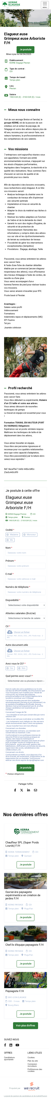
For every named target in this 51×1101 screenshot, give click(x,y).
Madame (14, 534)
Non (23, 668)
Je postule (25, 767)
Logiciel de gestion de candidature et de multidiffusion (25, 1096)
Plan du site (33, 1061)
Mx (11, 540)
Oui (11, 668)
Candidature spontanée (9, 1058)
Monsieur (31, 534)
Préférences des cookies (35, 1070)
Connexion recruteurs (32, 1065)
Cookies (31, 1057)
